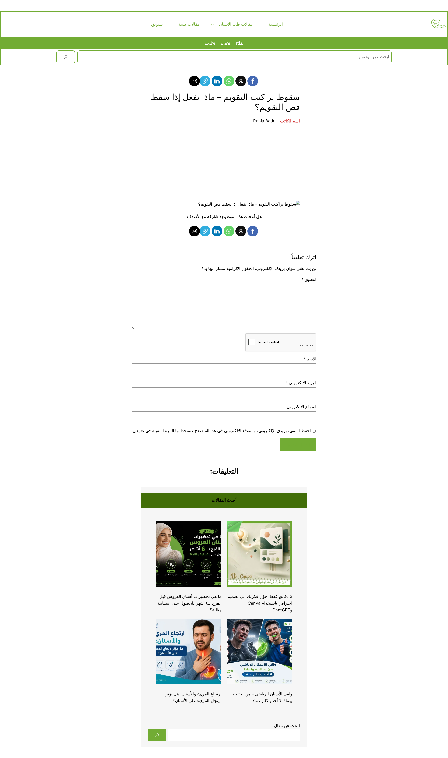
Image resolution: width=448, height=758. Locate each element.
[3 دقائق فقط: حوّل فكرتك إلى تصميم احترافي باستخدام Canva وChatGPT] (259, 555)
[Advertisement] (224, 162)
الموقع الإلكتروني (301, 406)
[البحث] (65, 56)
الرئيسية (276, 24)
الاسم (309, 358)
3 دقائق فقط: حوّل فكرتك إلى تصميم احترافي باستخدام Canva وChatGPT (260, 603)
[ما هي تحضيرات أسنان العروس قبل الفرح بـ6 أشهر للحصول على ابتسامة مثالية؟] (188, 555)
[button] (252, 81)
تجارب (210, 42)
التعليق (308, 279)
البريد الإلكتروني (301, 382)
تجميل (225, 42)
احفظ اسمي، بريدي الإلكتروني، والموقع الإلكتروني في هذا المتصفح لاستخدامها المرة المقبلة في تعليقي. (221, 430)
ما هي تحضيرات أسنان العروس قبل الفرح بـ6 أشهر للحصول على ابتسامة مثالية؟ (189, 603)
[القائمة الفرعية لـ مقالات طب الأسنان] (212, 24)
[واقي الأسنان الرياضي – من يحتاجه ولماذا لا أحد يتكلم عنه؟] (259, 653)
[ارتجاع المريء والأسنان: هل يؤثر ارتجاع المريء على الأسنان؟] (188, 653)
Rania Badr (264, 120)
